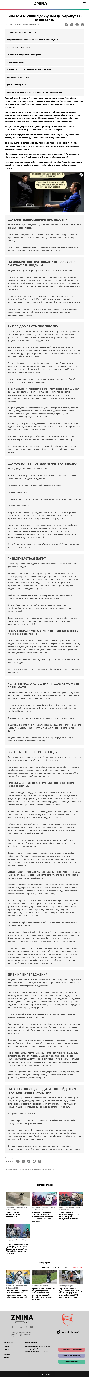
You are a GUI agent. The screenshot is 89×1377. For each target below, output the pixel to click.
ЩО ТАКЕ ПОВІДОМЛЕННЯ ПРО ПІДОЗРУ (21, 32)
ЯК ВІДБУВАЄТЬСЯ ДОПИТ (16, 62)
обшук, (28, 1158)
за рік (66, 1268)
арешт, (14, 1158)
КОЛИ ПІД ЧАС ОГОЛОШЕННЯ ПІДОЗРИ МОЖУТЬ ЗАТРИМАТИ (29, 70)
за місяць (56, 1268)
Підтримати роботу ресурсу (71, 1350)
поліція (34, 1158)
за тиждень (45, 1268)
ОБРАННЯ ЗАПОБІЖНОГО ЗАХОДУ (19, 77)
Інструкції (7, 1352)
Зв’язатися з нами (71, 1362)
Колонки (7, 1355)
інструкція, (21, 1158)
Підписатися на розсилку (71, 1356)
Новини (6, 1346)
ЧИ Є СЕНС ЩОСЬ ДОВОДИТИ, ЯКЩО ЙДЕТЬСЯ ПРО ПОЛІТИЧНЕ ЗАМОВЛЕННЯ (35, 92)
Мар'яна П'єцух (34, 24)
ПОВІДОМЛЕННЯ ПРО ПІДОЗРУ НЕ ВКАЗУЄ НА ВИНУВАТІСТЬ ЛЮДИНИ (32, 40)
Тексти (6, 1349)
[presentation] (9, 1276)
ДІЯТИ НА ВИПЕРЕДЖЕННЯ (16, 85)
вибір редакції (77, 1268)
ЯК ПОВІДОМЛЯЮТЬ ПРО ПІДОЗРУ (19, 47)
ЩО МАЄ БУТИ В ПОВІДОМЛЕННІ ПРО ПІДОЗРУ (24, 55)
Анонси (6, 1357)
